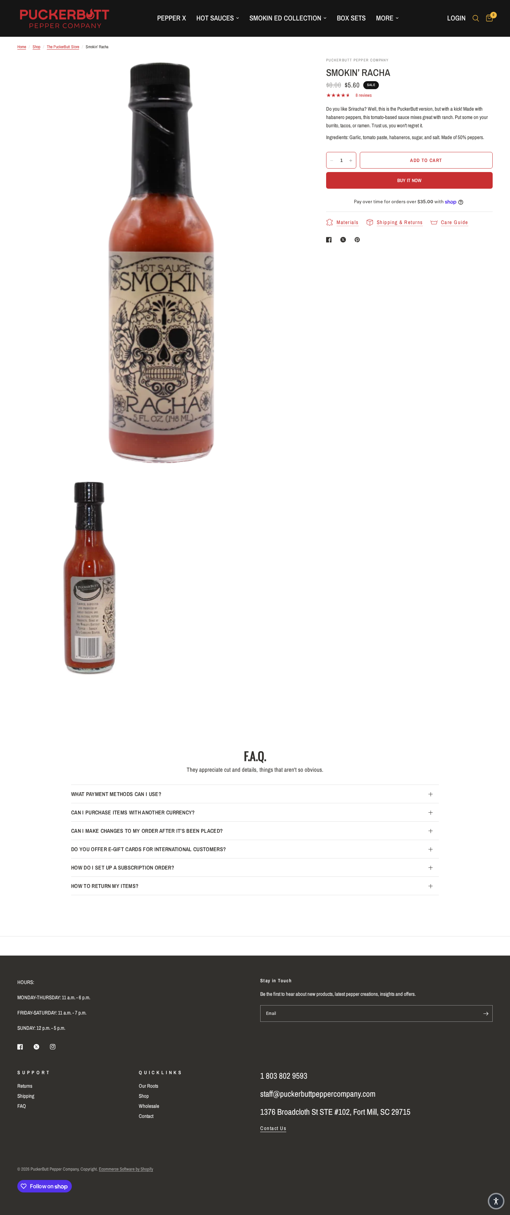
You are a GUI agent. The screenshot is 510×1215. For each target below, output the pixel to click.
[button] (496, 1201)
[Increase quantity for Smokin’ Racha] (351, 161)
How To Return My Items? (104, 886)
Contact (146, 1116)
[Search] (476, 18)
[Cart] (488, 18)
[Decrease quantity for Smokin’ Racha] (331, 161)
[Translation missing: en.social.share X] (344, 240)
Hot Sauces (215, 18)
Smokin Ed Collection (285, 18)
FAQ (21, 1106)
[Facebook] (25, 1046)
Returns (24, 1085)
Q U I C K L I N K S (160, 1072)
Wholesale (149, 1106)
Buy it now (409, 181)
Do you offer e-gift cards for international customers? (148, 849)
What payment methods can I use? (116, 794)
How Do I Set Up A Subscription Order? (122, 867)
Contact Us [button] (273, 1128)
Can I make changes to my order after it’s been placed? (147, 831)
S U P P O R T (33, 1072)
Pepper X (171, 18)
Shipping (25, 1096)
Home (21, 47)
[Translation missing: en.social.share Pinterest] (359, 240)
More (384, 18)
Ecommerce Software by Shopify (126, 1169)
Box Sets (351, 18)
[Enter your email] (486, 1013)
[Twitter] (41, 1046)
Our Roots (148, 1085)
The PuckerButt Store (63, 47)
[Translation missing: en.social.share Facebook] (330, 240)
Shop (36, 47)
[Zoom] (290, 71)
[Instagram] (57, 1046)
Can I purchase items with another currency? (133, 812)
